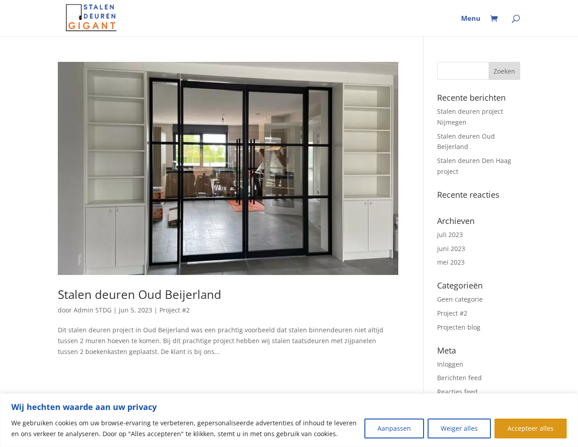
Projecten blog (458, 327)
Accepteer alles (531, 428)
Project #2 (174, 310)
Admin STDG (93, 310)
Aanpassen (394, 428)
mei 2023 (451, 262)
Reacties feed (457, 391)
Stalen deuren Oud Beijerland (139, 294)
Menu (470, 19)
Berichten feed (459, 377)
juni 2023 (451, 248)
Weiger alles (459, 428)
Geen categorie (460, 299)
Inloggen (450, 364)
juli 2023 (450, 234)
